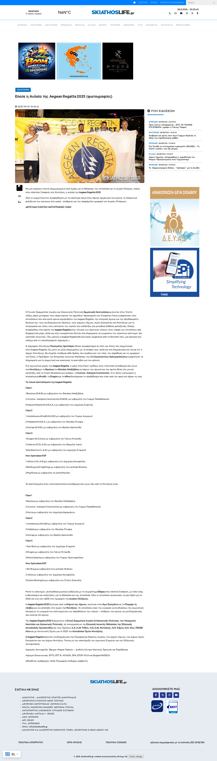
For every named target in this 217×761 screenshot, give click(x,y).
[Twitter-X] (192, 13)
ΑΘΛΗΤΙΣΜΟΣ (51, 25)
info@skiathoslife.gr (38, 727)
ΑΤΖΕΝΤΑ (143, 3)
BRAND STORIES (183, 25)
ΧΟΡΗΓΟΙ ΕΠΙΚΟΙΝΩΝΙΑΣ (172, 3)
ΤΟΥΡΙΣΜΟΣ (115, 25)
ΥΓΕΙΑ (140, 25)
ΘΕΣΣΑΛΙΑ (80, 25)
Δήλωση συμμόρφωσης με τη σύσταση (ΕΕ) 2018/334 (177, 742)
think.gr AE (122, 757)
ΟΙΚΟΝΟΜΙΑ (129, 25)
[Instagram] (187, 13)
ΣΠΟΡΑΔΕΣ (22, 25)
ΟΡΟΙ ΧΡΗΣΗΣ (74, 742)
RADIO (154, 3)
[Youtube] (181, 13)
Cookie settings (135, 756)
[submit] (214, 2)
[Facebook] (197, 13)
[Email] (175, 13)
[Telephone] (170, 13)
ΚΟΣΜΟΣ (103, 25)
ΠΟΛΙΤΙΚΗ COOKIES (116, 742)
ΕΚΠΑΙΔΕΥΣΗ (152, 25)
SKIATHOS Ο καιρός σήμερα (49, 12)
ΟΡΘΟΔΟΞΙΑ (66, 25)
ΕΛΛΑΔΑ (92, 25)
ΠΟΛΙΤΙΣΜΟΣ (36, 25)
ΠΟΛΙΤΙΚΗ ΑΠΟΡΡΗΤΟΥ (30, 742)
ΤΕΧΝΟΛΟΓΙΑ (167, 25)
